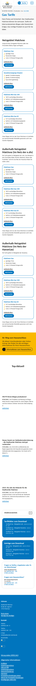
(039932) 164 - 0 (5, 625)
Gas (22, 11)
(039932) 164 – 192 (12, 571)
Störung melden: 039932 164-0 (9, 655)
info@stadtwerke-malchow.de (9, 635)
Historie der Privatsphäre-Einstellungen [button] (12, 677)
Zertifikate (4, 663)
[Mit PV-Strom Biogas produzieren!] (18, 381)
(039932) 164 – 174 (12, 583)
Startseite (10, 11)
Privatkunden (17, 11)
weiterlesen (5, 408)
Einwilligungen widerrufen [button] (8, 679)
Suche (24, 3)
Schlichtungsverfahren (7, 665)
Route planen (5, 613)
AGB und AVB (5, 667)
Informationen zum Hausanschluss (18, 349)
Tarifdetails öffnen (8, 61)
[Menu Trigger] (32, 3)
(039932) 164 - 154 (6, 630)
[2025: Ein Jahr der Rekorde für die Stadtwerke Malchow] (18, 472)
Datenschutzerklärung (7, 671)
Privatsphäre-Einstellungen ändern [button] (11, 675)
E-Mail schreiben (9, 573)
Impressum (4, 673)
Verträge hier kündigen (7, 615)
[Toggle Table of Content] (30, 512)
